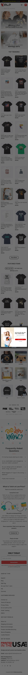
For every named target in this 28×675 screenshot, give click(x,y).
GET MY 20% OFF (20, 339)
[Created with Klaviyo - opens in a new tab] (14, 347)
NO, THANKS (20, 341)
